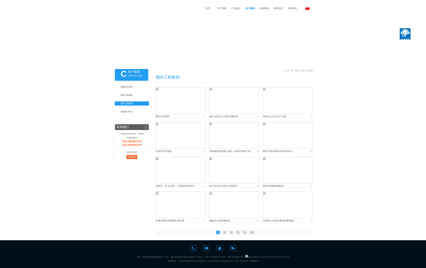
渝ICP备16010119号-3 (279, 257)
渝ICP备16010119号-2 (258, 257)
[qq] (220, 248)
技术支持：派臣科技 (249, 261)
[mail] (207, 248)
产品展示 (236, 8)
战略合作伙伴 (127, 87)
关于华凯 (221, 8)
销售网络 (264, 8)
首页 (207, 8)
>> (252, 232)
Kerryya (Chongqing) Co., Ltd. (225, 261)
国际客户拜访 (127, 112)
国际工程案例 (127, 95)
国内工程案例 (127, 103)
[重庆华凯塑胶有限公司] (151, 8)
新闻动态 (278, 8)
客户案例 (250, 8)
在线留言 (132, 157)
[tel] (193, 248)
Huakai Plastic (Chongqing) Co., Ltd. (194, 261)
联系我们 (292, 8)
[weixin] (233, 248)
